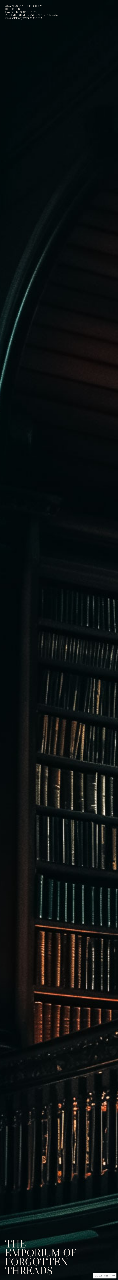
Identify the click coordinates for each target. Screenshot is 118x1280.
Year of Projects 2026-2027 (23, 18)
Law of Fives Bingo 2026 (21, 12)
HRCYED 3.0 (12, 9)
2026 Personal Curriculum (23, 6)
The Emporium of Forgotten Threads (31, 15)
